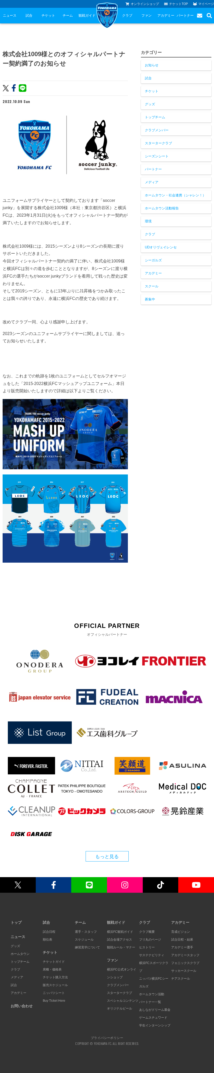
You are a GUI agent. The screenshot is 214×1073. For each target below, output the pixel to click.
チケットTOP (178, 4)
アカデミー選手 (182, 947)
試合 (29, 15)
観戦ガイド (87, 15)
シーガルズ (153, 260)
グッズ (150, 104)
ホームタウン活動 (151, 994)
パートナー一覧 (150, 1002)
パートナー (185, 15)
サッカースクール (183, 971)
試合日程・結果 (182, 939)
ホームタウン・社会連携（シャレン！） (175, 195)
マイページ (206, 4)
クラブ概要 (147, 932)
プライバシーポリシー (107, 1037)
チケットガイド (54, 961)
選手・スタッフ (86, 932)
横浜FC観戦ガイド (120, 932)
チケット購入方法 (55, 977)
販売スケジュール (55, 985)
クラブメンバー (157, 130)
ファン (146, 15)
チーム (68, 15)
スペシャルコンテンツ (122, 1001)
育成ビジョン (180, 932)
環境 (148, 221)
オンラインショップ (145, 4)
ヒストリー (147, 947)
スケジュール (84, 939)
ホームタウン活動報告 (162, 208)
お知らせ (151, 65)
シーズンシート (157, 156)
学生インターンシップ (154, 1025)
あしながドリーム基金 (154, 1010)
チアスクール (180, 978)
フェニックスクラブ (185, 963)
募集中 (150, 299)
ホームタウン (20, 954)
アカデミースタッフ (185, 955)
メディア (151, 182)
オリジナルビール (119, 1008)
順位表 (47, 939)
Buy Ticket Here (54, 1001)
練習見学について (87, 947)
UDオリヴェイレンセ (161, 247)
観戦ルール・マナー (121, 947)
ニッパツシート (54, 993)
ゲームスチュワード (153, 1017)
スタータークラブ (158, 143)
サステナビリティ (151, 955)
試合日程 (49, 932)
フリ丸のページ (150, 939)
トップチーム (155, 117)
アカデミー (165, 15)
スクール (151, 286)
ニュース (9, 15)
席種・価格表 (52, 969)
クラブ (127, 15)
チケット (48, 15)
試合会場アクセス (119, 939)
